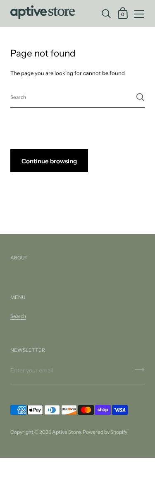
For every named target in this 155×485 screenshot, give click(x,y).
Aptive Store (66, 432)
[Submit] (140, 97)
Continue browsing (49, 161)
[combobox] (77, 96)
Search (18, 316)
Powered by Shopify (105, 432)
